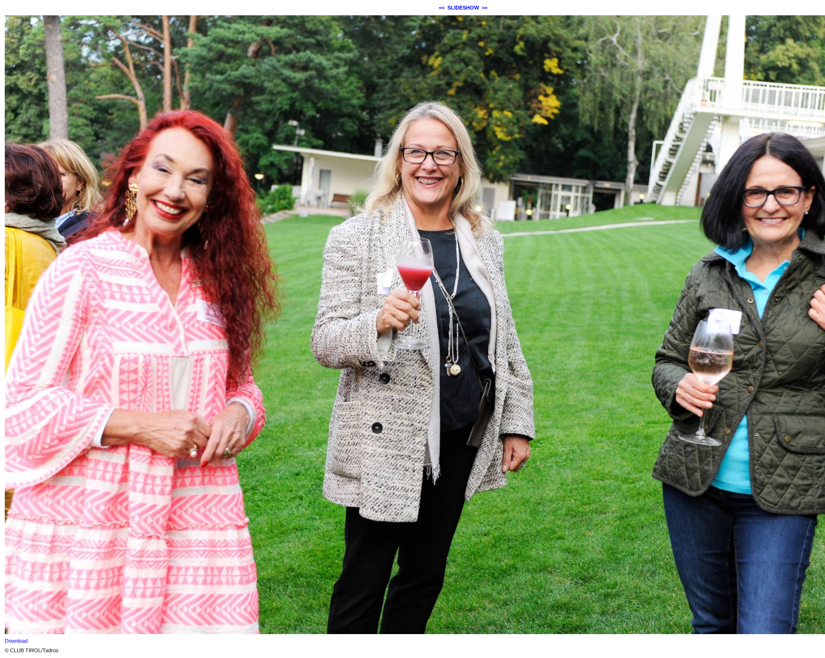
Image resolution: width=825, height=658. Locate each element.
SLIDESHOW (463, 8)
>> (484, 8)
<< (441, 8)
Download (16, 641)
